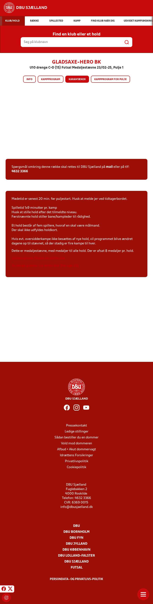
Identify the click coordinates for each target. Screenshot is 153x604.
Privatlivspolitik (76, 461)
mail (109, 167)
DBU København (76, 549)
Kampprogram (50, 79)
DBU (76, 526)
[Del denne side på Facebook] (3, 589)
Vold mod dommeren (76, 443)
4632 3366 (20, 171)
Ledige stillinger (76, 431)
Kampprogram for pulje (110, 79)
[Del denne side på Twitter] (10, 589)
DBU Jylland (76, 543)
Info (29, 79)
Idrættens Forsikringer (76, 455)
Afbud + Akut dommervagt (76, 449)
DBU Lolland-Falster (76, 555)
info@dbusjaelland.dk (76, 507)
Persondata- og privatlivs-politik (76, 579)
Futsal (76, 567)
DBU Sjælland (76, 561)
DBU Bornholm (76, 532)
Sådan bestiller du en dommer (76, 437)
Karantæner (77, 79)
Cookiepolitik (76, 467)
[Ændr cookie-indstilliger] (6, 597)
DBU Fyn (76, 538)
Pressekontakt (76, 425)
